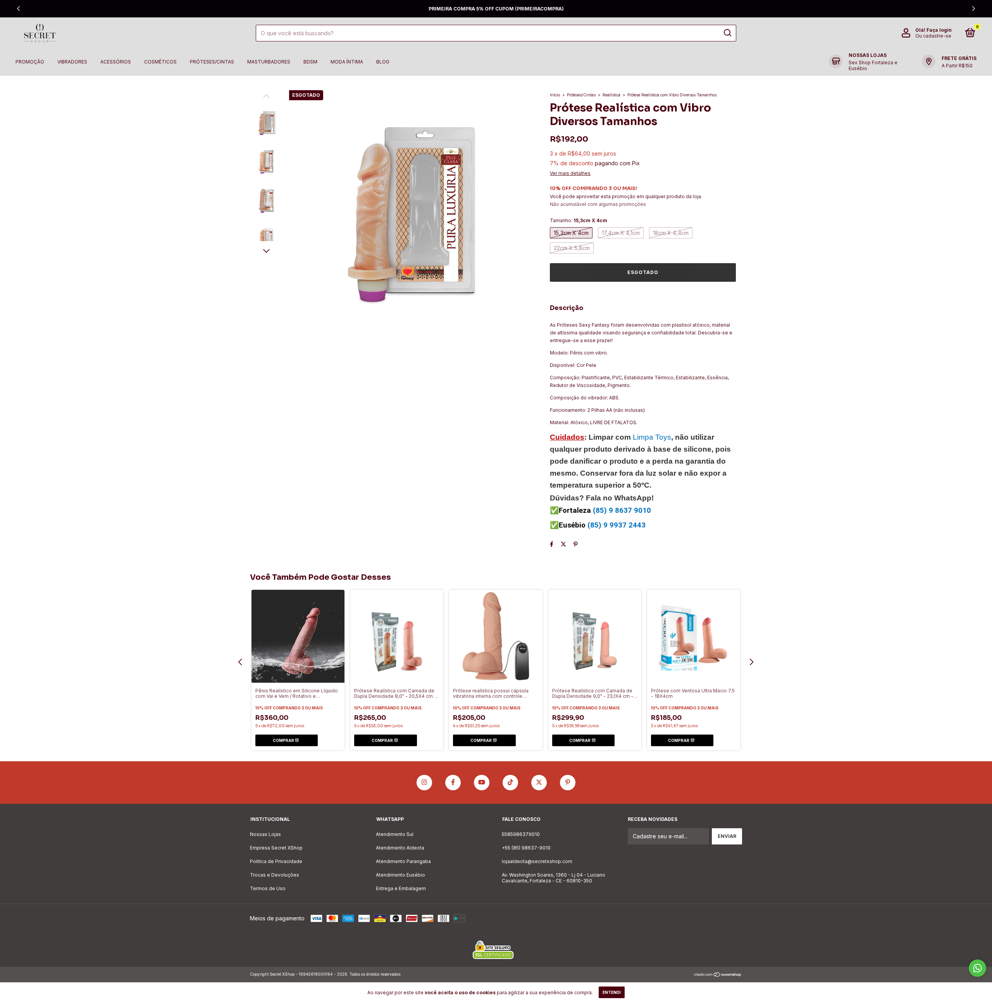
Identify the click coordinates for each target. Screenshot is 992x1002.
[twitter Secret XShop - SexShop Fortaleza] (539, 782)
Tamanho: (578, 220)
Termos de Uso (268, 888)
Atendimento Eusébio (400, 875)
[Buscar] (727, 33)
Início (555, 94)
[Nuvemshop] (718, 975)
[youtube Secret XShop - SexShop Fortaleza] (481, 782)
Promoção (30, 62)
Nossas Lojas (265, 834)
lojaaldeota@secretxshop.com (537, 861)
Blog (382, 62)
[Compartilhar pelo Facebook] (551, 544)
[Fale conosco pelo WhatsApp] (977, 968)
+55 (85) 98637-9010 (526, 848)
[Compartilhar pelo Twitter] (563, 544)
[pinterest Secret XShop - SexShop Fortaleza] (567, 782)
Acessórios (115, 62)
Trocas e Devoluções (274, 875)
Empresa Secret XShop (276, 848)
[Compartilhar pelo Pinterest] (576, 544)
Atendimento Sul (394, 834)
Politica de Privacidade (276, 861)
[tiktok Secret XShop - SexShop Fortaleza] (510, 782)
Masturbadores (268, 62)
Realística (611, 94)
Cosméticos (160, 62)
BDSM (310, 62)
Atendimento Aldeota (400, 848)
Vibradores (72, 62)
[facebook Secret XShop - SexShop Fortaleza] (453, 782)
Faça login (939, 30)
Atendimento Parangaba (403, 861)
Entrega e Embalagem (401, 888)
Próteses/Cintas (212, 62)
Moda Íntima (347, 62)
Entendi (612, 992)
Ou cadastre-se (933, 36)
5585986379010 (521, 834)
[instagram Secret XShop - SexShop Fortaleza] (424, 782)
